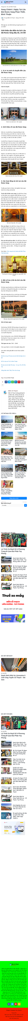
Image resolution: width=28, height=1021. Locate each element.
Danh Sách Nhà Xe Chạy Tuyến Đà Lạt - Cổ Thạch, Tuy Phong (20, 586)
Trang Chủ (14, 1012)
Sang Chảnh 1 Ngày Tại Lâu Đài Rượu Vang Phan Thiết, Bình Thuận (6, 443)
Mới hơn (4, 502)
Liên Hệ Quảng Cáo (14, 1018)
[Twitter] (9, 382)
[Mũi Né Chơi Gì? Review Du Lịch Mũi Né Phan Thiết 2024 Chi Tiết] (21, 435)
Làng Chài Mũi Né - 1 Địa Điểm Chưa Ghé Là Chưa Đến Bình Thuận (7, 427)
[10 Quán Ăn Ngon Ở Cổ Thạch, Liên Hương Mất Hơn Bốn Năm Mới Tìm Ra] (6, 577)
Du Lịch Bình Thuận (11, 6)
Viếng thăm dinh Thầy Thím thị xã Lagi (10, 370)
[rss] (19, 1004)
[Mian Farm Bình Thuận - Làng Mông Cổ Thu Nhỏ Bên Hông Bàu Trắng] (7, 484)
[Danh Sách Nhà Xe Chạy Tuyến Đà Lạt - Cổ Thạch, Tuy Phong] (6, 586)
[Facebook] (6, 382)
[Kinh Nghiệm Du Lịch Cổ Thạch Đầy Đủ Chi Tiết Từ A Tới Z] (6, 806)
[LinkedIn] (15, 382)
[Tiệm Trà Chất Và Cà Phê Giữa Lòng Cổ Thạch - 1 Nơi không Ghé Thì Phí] (6, 761)
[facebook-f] (9, 1004)
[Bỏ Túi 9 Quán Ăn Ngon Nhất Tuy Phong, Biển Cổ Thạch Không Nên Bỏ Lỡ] (6, 568)
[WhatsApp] (12, 382)
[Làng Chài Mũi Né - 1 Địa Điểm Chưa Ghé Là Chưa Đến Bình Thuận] (7, 419)
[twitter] (12, 1004)
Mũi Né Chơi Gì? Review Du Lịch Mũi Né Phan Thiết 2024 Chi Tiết (20, 443)
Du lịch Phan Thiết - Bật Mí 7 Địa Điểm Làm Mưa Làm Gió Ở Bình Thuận (21, 459)
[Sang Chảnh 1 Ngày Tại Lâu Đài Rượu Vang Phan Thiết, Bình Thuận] (7, 435)
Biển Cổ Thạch (13, 391)
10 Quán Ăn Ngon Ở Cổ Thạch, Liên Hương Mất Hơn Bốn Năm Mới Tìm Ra (20, 577)
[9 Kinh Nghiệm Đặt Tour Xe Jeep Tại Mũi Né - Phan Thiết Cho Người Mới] (7, 468)
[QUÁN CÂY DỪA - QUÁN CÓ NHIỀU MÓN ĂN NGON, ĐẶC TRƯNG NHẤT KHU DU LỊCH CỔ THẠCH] (6, 770)
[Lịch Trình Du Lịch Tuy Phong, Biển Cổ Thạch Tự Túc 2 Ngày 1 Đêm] (21, 419)
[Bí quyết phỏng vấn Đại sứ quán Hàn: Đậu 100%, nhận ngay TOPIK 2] (6, 815)
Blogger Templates (10, 1010)
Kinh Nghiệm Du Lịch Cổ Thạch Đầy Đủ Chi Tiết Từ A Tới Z (19, 807)
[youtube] (15, 1004)
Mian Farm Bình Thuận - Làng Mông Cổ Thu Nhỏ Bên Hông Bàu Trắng (6, 491)
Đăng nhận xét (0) (14, 498)
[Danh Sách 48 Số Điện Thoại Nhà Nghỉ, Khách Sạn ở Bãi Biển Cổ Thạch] (6, 789)
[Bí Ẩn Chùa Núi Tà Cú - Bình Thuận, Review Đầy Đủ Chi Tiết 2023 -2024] (21, 468)
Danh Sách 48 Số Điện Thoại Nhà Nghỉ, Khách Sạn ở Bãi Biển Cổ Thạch (20, 789)
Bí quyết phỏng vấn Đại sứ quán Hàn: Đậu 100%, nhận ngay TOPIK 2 (20, 815)
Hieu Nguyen (19, 1010)
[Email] (22, 382)
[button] (1, 2)
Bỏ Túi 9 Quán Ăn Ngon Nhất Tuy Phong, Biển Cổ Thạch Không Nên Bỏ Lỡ (20, 568)
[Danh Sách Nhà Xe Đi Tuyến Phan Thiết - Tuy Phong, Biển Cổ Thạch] (6, 559)
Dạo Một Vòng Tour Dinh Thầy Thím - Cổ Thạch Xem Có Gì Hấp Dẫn (7, 459)
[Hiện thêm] (2, 385)
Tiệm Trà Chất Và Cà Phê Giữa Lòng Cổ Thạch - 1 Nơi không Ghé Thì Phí (19, 762)
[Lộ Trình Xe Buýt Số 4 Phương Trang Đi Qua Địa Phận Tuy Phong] (14, 540)
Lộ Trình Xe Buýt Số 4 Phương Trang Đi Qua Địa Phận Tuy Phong (13, 551)
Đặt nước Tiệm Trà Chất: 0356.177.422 (14, 1014)
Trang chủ (3, 6)
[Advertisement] (14, 521)
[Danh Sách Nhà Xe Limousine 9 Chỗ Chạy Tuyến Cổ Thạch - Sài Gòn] (14, 665)
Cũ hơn (24, 502)
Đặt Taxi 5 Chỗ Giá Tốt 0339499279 (14, 1016)
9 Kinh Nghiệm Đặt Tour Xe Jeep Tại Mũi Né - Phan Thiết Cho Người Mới (7, 475)
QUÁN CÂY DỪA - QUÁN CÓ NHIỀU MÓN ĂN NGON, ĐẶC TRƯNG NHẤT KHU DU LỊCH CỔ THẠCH (20, 771)
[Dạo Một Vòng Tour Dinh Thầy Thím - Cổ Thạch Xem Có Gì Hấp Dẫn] (7, 451)
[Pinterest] (19, 382)
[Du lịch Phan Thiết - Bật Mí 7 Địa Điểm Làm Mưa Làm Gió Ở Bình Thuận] (21, 451)
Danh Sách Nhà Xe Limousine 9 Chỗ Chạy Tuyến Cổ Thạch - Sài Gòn (13, 677)
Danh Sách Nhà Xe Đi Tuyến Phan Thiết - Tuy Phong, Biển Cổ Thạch (19, 560)
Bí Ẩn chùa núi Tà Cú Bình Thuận (9, 361)
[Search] (25, 505)
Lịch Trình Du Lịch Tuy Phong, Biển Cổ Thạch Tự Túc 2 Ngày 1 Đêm (20, 427)
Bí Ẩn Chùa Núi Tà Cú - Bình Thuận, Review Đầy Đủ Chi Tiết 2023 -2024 (20, 475)
